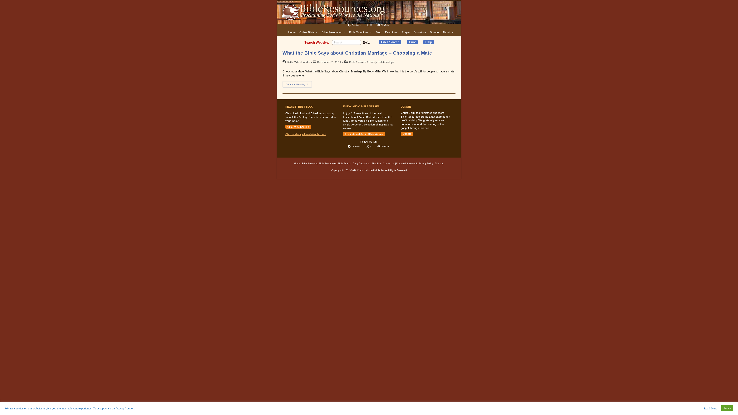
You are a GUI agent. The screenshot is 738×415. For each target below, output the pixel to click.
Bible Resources (332, 32)
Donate (434, 32)
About (446, 32)
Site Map (439, 163)
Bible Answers (357, 62)
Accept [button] (727, 408)
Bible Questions (358, 32)
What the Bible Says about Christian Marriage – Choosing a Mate (357, 53)
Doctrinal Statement (406, 163)
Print (412, 42)
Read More (710, 408)
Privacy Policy (426, 163)
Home (292, 32)
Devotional (391, 32)
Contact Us (389, 163)
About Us (376, 163)
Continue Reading (299, 85)
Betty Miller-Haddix (298, 62)
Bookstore (420, 32)
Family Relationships (381, 62)
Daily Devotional (361, 163)
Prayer (406, 32)
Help (428, 42)
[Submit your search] (357, 42)
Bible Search (390, 42)
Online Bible (306, 32)
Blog (378, 32)
